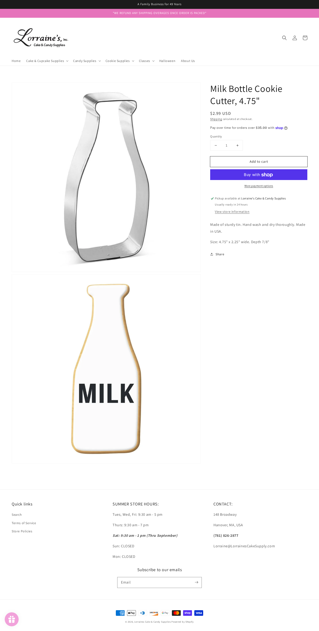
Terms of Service (24, 523)
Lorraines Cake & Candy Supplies (152, 621)
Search (17, 514)
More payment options (259, 186)
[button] (284, 38)
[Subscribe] (196, 582)
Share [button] (220, 254)
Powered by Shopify (182, 621)
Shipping (216, 119)
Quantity (216, 136)
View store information (232, 211)
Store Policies (22, 531)
